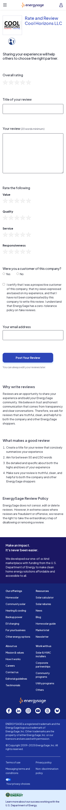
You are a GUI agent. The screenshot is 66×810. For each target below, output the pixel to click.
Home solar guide (46, 623)
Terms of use (13, 762)
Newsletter (42, 636)
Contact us (12, 672)
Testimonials (13, 685)
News (39, 610)
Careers (10, 665)
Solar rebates (43, 604)
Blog (38, 617)
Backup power (14, 617)
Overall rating (13, 75)
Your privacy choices (18, 783)
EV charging (12, 623)
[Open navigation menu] (5, 5)
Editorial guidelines (16, 678)
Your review (24, 128)
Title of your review (17, 99)
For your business (16, 630)
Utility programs (45, 683)
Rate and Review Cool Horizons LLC (43, 20)
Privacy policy (44, 762)
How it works (13, 659)
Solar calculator (45, 597)
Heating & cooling (16, 610)
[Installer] (11, 41)
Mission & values (15, 652)
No (21, 274)
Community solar (16, 604)
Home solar (12, 597)
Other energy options (18, 636)
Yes (7, 274)
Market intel (42, 630)
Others (40, 689)
